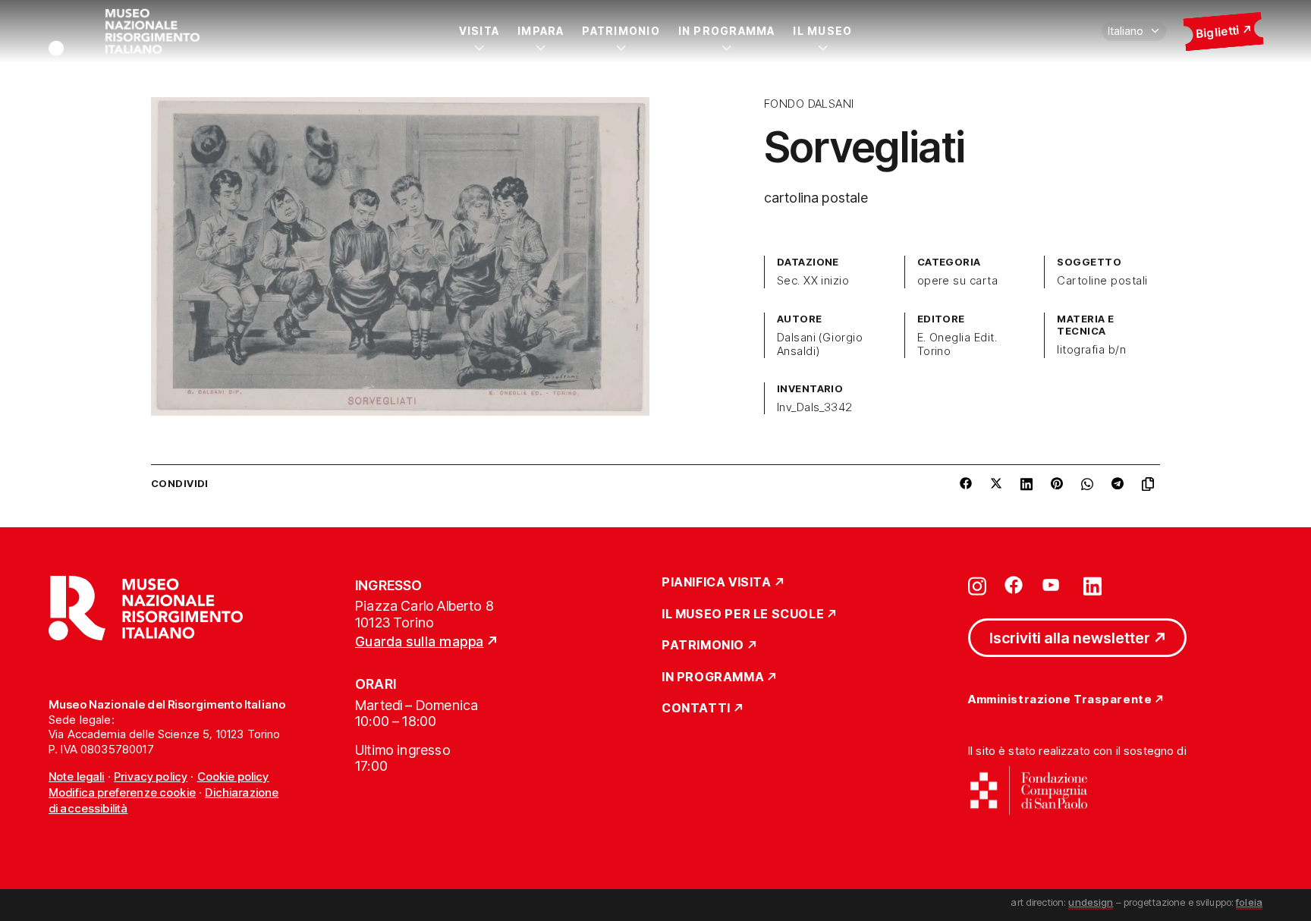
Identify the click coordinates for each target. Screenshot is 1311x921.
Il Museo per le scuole (743, 614)
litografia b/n (1091, 350)
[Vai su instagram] (977, 585)
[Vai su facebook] (1013, 585)
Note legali (77, 776)
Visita (479, 30)
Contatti (696, 708)
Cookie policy (233, 776)
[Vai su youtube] (1053, 585)
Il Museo (822, 30)
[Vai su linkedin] (1092, 585)
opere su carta (957, 281)
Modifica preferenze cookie (122, 792)
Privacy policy (150, 776)
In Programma (726, 30)
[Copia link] (1151, 484)
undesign (1090, 902)
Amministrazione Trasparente (1060, 699)
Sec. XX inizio (813, 281)
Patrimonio (620, 30)
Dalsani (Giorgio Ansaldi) (820, 344)
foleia (1249, 902)
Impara (540, 30)
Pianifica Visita (717, 582)
